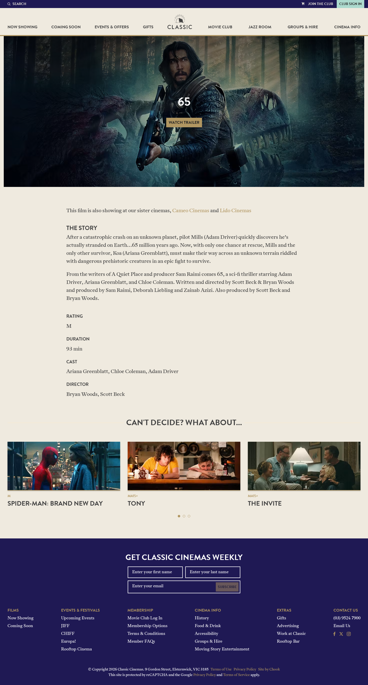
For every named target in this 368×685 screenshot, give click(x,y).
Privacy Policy (245, 669)
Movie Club (220, 27)
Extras (284, 610)
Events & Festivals (80, 610)
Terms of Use (221, 669)
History (202, 618)
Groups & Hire (303, 27)
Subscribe (227, 587)
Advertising (288, 626)
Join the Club (320, 4)
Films (13, 610)
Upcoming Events (77, 618)
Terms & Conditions (146, 634)
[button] (179, 516)
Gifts (148, 27)
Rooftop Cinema (76, 649)
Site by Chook (269, 669)
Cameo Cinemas (190, 210)
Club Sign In (350, 4)
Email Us (341, 626)
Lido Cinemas (235, 210)
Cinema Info (347, 27)
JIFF (65, 626)
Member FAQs (141, 642)
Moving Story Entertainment (222, 649)
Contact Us (345, 610)
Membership (140, 610)
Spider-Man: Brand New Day (55, 503)
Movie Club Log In (144, 618)
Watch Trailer (184, 123)
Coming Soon (66, 27)
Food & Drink (208, 626)
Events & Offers (112, 27)
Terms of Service (236, 675)
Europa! (68, 642)
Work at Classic (291, 634)
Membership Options (147, 626)
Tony (136, 503)
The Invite (265, 503)
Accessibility (206, 634)
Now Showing (22, 27)
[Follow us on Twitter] (341, 635)
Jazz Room (260, 27)
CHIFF (68, 634)
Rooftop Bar (288, 642)
